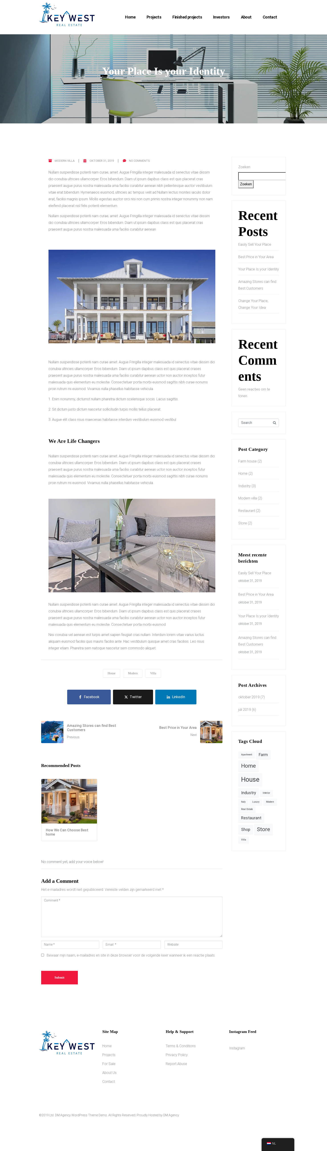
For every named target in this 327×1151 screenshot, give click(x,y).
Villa (153, 673)
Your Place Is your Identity (258, 269)
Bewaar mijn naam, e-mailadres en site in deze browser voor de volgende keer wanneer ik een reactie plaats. (131, 955)
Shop (245, 829)
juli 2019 (244, 709)
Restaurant (246, 511)
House (111, 673)
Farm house (247, 461)
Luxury (255, 801)
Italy (243, 801)
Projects (154, 17)
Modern (133, 673)
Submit (59, 977)
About (246, 17)
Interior (266, 792)
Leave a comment (163, 87)
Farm (263, 754)
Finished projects (187, 17)
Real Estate (247, 809)
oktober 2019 (249, 697)
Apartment (246, 754)
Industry (244, 486)
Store (242, 523)
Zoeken (244, 167)
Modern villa (65, 160)
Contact (270, 17)
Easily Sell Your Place (254, 244)
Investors (221, 17)
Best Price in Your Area (256, 257)
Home (130, 17)
